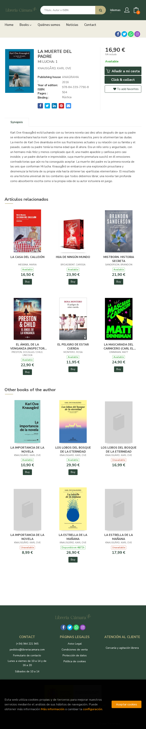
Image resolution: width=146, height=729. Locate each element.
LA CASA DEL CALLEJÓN (27, 257)
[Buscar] (100, 10)
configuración (92, 709)
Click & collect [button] (123, 79)
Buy (27, 281)
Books (24, 25)
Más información (52, 709)
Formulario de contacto (27, 655)
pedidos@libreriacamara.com (27, 649)
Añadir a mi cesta (125, 71)
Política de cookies (74, 661)
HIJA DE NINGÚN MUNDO (73, 257)
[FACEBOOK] (118, 34)
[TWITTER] (124, 34)
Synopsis (16, 122)
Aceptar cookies (126, 704)
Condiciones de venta (75, 649)
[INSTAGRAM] (137, 34)
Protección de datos (75, 655)
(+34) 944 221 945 (27, 643)
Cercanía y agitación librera (122, 648)
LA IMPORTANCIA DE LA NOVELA (27, 449)
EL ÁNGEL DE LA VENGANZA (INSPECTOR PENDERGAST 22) (27, 346)
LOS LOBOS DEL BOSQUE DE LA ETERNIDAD (73, 449)
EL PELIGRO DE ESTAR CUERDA (73, 346)
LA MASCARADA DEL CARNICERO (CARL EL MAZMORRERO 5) (119, 346)
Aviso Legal (75, 643)
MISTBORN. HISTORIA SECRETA (118, 259)
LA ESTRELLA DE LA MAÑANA (73, 537)
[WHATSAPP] (131, 34)
